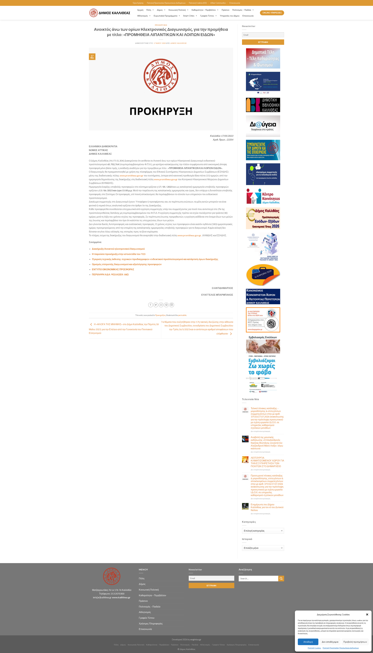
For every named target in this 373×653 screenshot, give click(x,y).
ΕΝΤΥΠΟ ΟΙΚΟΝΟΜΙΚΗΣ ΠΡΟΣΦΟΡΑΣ (113, 269)
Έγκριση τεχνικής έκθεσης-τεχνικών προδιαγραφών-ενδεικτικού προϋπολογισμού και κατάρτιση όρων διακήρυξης (155, 259)
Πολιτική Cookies (314, 648)
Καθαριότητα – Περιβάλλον (204, 10)
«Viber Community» (218, 3)
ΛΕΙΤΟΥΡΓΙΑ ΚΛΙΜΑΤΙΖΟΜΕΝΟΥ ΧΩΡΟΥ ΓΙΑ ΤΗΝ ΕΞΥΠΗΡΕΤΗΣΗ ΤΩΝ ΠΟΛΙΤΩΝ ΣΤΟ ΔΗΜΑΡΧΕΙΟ (267, 462)
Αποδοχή (308, 641)
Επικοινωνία (234, 3)
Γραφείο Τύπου (207, 15)
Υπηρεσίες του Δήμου (230, 15)
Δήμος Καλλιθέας (178, 43)
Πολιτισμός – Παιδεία (241, 10)
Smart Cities (188, 15)
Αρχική (140, 10)
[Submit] (281, 578)
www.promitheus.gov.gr (131, 175)
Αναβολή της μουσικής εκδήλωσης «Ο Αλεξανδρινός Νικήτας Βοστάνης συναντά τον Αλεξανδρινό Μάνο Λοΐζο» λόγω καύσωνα (267, 443)
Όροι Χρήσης (138, 3)
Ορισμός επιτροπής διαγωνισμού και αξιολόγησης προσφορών (127, 264)
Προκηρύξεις (161, 25)
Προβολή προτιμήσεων (355, 641)
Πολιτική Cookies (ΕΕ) (198, 3)
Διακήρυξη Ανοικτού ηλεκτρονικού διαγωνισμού (118, 248)
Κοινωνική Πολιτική (177, 10)
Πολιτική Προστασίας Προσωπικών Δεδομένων (341, 648)
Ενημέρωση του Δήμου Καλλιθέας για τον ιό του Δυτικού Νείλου (267, 507)
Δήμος (160, 10)
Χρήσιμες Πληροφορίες (151, 623)
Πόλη (148, 10)
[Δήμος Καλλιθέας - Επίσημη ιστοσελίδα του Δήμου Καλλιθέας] (110, 13)
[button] (367, 614)
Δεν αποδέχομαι (330, 641)
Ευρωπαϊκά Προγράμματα (165, 15)
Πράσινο (225, 10)
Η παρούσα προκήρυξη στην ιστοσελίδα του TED (119, 254)
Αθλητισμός (142, 15)
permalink (182, 315)
